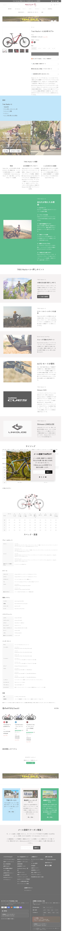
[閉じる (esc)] (54, 451)
